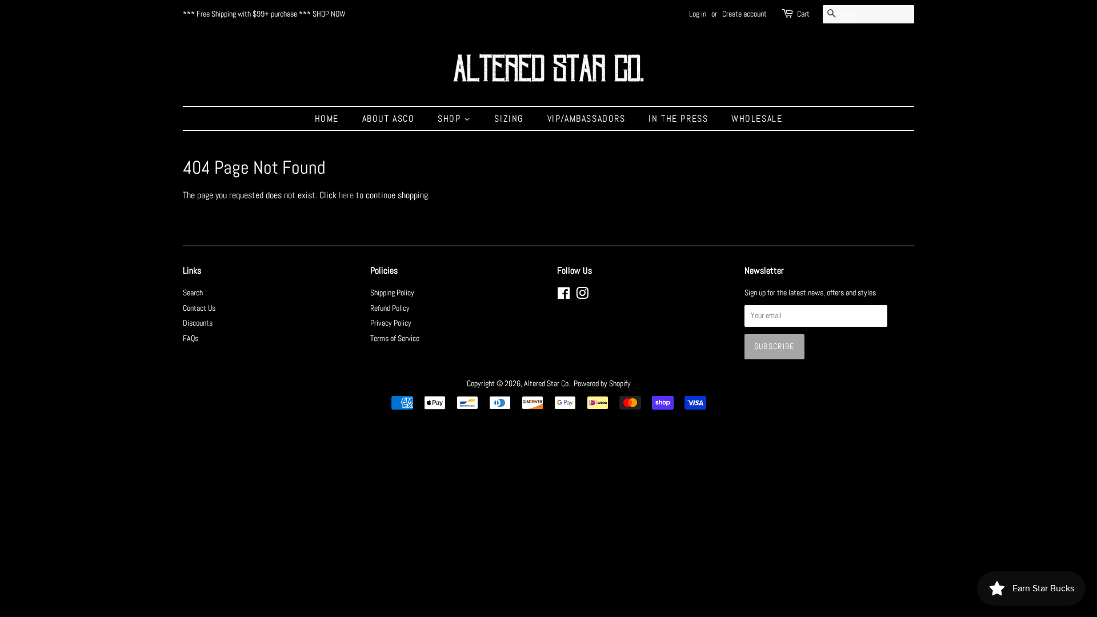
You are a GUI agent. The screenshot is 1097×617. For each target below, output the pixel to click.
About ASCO (388, 119)
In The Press (678, 119)
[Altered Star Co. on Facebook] (563, 296)
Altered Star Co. (547, 383)
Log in (697, 14)
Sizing (509, 119)
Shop (451, 119)
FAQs (190, 338)
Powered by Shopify (602, 383)
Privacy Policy (390, 323)
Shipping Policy (392, 293)
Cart (803, 14)
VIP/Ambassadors (586, 119)
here (346, 195)
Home (327, 119)
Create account (744, 14)
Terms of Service (394, 338)
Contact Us (199, 308)
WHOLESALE (756, 119)
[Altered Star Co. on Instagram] (582, 296)
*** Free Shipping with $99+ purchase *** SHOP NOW (264, 14)
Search (193, 293)
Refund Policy (390, 308)
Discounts (198, 323)
